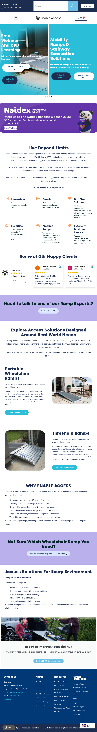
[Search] (73, 6)
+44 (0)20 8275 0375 (17, 692)
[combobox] (50, 6)
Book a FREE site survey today (48, 661)
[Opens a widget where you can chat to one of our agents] (8, 728)
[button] (16, 18)
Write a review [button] (18, 281)
